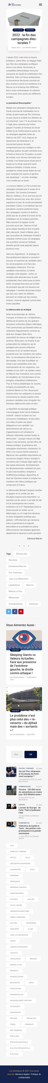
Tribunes (30, 30)
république (31, 1018)
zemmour (33, 604)
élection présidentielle (20, 1048)
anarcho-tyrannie (18, 851)
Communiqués (25, 787)
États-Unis (14, 1036)
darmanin (14, 875)
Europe (22, 805)
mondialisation (16, 976)
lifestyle (14, 953)
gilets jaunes (16, 905)
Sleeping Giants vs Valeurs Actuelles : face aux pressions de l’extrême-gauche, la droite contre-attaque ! (23, 664)
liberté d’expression (19, 947)
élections (13, 560)
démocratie (21, 553)
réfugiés (13, 1018)
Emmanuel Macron (17, 566)
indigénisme (31, 923)
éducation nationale (19, 1042)
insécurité (14, 929)
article (13, 857)
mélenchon (14, 597)
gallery (30, 899)
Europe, (22, 768)
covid (32, 869)
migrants (14, 970)
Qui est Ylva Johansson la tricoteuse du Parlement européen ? (29, 774)
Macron (29, 585)
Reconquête (15, 1006)
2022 (12, 845)
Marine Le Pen (15, 591)
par (30, 47)
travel (13, 1024)
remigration (15, 1012)
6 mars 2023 (24, 797)
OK (30, 754)
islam (30, 929)
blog (28, 857)
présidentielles (16, 604)
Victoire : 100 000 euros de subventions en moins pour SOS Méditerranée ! (30, 792)
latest (13, 941)
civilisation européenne (20, 863)
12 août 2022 (24, 816)
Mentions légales (22, 1074)
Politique (18, 30)
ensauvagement (17, 893)
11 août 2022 (24, 836)
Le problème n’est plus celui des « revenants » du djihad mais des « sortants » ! (23, 723)
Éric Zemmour (15, 572)
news (31, 982)
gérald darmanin (17, 917)
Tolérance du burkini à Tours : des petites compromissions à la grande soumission (30, 829)
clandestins (15, 869)
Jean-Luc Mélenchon (18, 578)
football (14, 899)
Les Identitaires (26, 798)
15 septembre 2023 (26, 779)
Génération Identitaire (19, 911)
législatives (14, 585)
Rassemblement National (21, 1000)
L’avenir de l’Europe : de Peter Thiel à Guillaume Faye (30, 810)
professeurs (15, 988)
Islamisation (24, 823)
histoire (13, 923)
